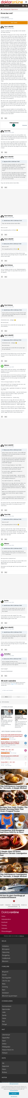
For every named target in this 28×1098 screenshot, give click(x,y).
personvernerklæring (14, 1090)
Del (7, 696)
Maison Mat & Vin (8, 1050)
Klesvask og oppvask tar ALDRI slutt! (10, 756)
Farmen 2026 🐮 (5, 762)
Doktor (10, 912)
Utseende (7, 904)
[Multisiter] (2, 118)
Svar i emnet (14, 22)
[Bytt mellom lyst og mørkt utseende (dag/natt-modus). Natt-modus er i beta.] (19, 906)
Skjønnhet (5, 1066)
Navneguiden (6, 978)
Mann (4, 1069)
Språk (1, 904)
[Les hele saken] (7, 712)
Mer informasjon (14, 1096)
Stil (3, 1063)
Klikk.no (21, 936)
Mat (3, 1021)
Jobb (3, 1012)
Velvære (4, 928)
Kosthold (4, 922)
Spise (4, 1041)
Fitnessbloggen (6, 931)
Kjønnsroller (6, 1009)
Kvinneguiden (7, 1001)
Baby (4, 984)
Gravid (4, 975)
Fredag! (3, 749)
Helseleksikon (6, 919)
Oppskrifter (6, 1038)
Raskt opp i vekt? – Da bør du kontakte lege (6, 717)
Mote (4, 1058)
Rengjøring (5, 955)
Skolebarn (5, 993)
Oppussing (5, 952)
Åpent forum (10, 18)
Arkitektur (5, 946)
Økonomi (5, 961)
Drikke (4, 1044)
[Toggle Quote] (2, 161)
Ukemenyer (6, 1035)
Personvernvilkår (16, 904)
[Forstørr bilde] (17, 230)
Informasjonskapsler (13, 906)
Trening (4, 925)
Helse (3, 916)
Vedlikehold (6, 958)
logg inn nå (13, 683)
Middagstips (6, 1047)
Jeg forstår (14, 1093)
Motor (4, 1077)
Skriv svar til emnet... (8, 690)
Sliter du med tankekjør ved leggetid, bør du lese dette (21, 718)
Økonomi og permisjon (9, 996)
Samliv (4, 1015)
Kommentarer (6, 1006)
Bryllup (4, 1072)
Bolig (4, 941)
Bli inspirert (5, 949)
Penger (4, 1024)
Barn (3, 990)
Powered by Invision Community (14, 908)
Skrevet (9, 28)
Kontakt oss (24, 904)
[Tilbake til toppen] (14, 901)
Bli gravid (5, 972)
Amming (5, 987)
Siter (6, 118)
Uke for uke (6, 981)
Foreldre (5, 966)
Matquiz (4, 1053)
